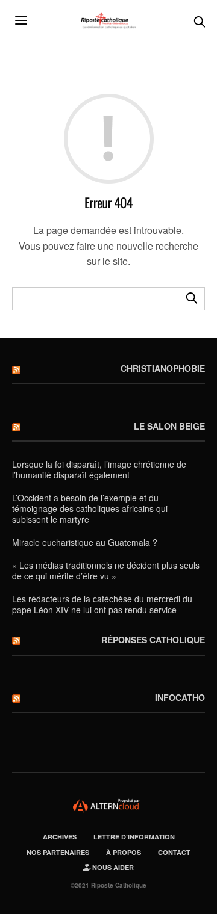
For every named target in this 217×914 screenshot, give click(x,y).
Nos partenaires (58, 852)
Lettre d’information (134, 836)
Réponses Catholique (153, 640)
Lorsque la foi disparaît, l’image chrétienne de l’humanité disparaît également (99, 469)
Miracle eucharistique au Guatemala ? (84, 542)
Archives (60, 836)
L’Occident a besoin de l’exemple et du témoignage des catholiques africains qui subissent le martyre (90, 508)
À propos (123, 852)
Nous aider (112, 867)
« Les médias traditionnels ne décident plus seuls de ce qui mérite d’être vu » (106, 570)
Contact (174, 852)
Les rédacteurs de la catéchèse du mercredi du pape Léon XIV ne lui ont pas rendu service (102, 604)
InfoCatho (180, 697)
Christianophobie (163, 368)
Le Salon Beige (169, 426)
